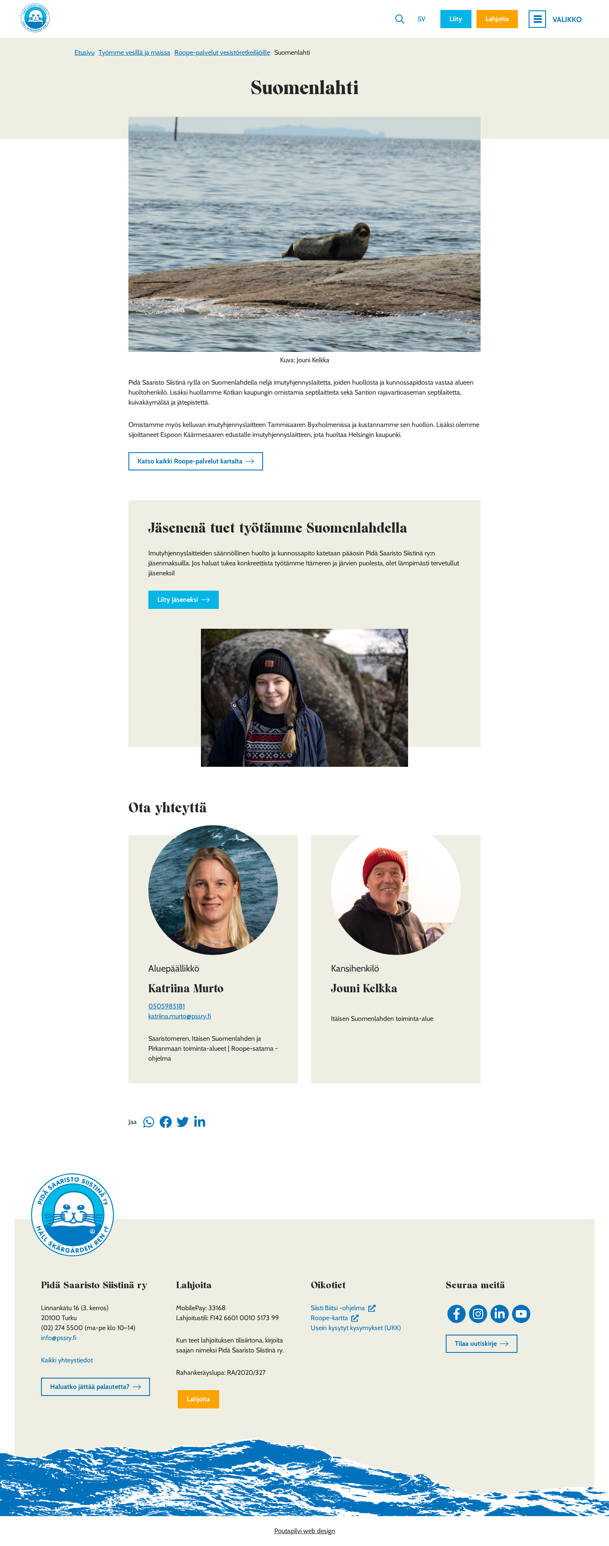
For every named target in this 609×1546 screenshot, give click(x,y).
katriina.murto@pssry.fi (179, 1016)
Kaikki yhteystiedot (67, 1360)
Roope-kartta (336, 1318)
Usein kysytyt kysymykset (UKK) (356, 1328)
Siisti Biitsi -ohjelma (345, 1308)
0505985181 (166, 1006)
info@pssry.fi (58, 1338)
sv (421, 19)
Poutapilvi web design (304, 1531)
